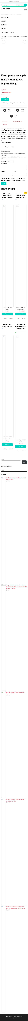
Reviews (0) (5, 124)
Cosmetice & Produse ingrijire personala (11, 14)
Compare (6, 99)
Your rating (4, 161)
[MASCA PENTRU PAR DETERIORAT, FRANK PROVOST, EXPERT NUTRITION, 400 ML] (24, 41)
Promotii (3, 21)
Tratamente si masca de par (20, 103)
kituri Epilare (4, 17)
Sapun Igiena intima (6, 307)
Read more (7, 314)
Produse (7, 36)
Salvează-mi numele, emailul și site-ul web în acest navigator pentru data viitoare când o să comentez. (13, 179)
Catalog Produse (4, 32)
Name (3, 171)
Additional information (17, 121)
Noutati (12, 32)
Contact (3, 28)
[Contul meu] (19, 10)
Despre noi (4, 24)
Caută (2, 459)
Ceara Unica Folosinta (20, 309)
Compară (5, 318)
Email (15, 171)
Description (5, 121)
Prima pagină (3, 36)
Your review (4, 163)
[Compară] (16, 10)
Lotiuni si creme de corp (7, 436)
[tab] (6, 121)
